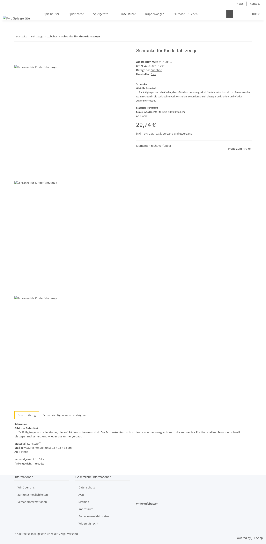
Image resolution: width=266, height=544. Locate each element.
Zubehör (156, 70)
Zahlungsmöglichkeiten (33, 494)
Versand (168, 133)
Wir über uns (26, 487)
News (240, 3)
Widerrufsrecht (88, 523)
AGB (81, 494)
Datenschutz (86, 487)
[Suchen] (229, 14)
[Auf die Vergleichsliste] (17, 60)
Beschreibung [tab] (27, 415)
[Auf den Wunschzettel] (24, 60)
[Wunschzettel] (245, 14)
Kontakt (255, 3)
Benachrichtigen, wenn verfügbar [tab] (64, 415)
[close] (17, 52)
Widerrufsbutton (147, 503)
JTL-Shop (257, 538)
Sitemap (83, 502)
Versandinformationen (32, 502)
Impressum (85, 509)
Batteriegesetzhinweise (93, 516)
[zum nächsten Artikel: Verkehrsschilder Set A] (103, 37)
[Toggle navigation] (8, 10)
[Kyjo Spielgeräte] (16, 18)
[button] (239, 14)
